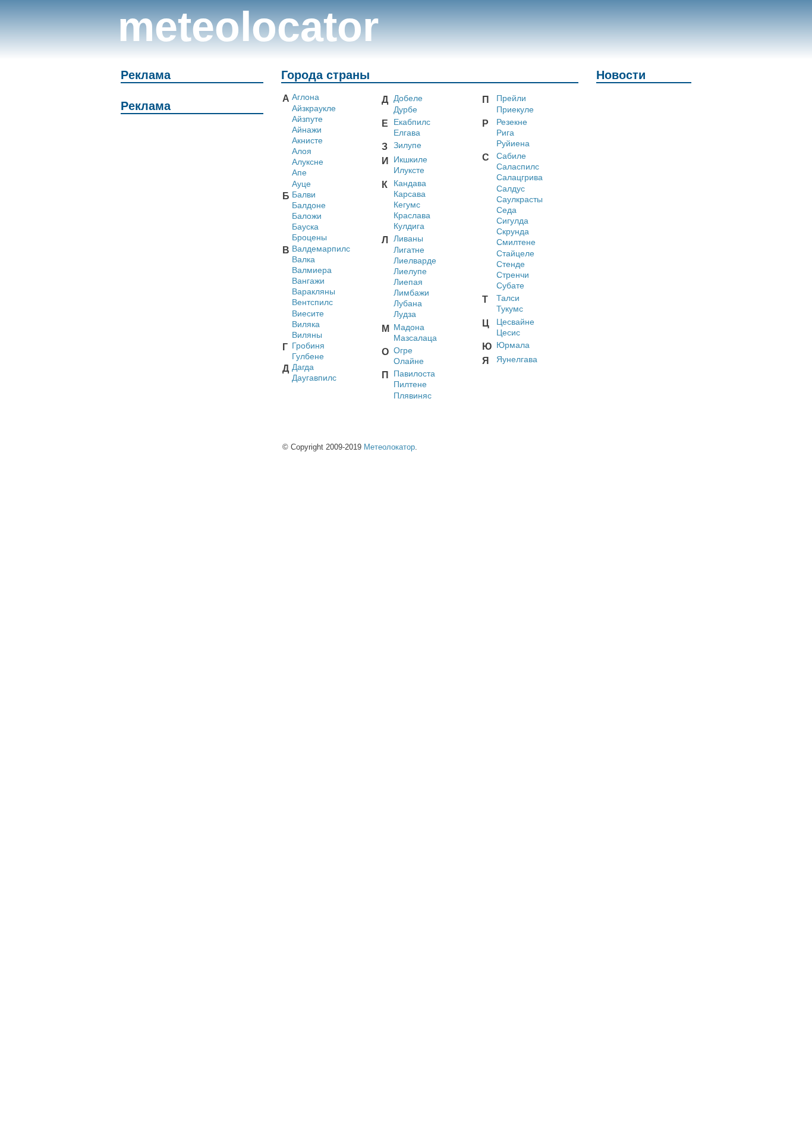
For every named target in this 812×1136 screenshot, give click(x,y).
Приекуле (515, 109)
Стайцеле (515, 253)
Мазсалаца (415, 338)
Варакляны (313, 291)
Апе (299, 172)
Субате (510, 285)
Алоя (301, 151)
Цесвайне (515, 322)
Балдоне (309, 205)
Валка (303, 259)
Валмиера (312, 270)
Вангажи (308, 281)
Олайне (409, 361)
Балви (304, 194)
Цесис (508, 332)
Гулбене (308, 356)
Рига (505, 132)
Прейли (511, 98)
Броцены (309, 237)
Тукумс (509, 309)
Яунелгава (516, 359)
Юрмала (513, 345)
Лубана (408, 303)
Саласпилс (517, 166)
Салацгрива (519, 177)
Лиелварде (415, 260)
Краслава (412, 215)
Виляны (307, 335)
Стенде (510, 264)
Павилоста (414, 373)
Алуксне (307, 162)
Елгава (407, 132)
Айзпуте (307, 119)
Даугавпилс (314, 378)
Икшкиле (410, 159)
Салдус (510, 188)
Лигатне (409, 250)
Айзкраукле (314, 108)
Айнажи (307, 129)
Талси (508, 298)
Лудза (405, 314)
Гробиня (308, 345)
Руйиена (513, 143)
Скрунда (512, 231)
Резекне (511, 122)
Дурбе (405, 109)
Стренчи (512, 275)
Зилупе (407, 145)
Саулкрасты (519, 199)
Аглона (305, 97)
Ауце (301, 184)
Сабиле (511, 156)
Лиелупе (410, 271)
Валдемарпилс (321, 248)
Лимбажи (411, 292)
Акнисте (307, 140)
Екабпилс (412, 122)
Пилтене (410, 384)
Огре (403, 350)
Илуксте (409, 170)
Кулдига (409, 226)
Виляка (306, 324)
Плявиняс (413, 395)
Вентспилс (312, 302)
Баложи (307, 216)
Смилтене (516, 242)
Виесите (308, 313)
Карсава (410, 194)
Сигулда (512, 220)
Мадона (409, 327)
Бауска (305, 226)
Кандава (410, 183)
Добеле (408, 98)
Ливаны (408, 238)
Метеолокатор (389, 447)
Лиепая (408, 282)
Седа (506, 210)
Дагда (303, 367)
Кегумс (407, 204)
